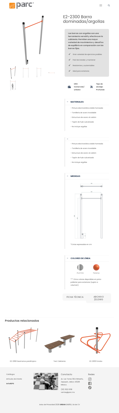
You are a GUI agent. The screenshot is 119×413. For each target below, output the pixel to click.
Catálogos (10, 374)
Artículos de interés (14, 379)
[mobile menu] (101, 5)
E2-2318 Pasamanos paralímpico (23, 361)
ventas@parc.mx (68, 392)
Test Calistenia (59, 361)
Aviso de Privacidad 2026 (49, 404)
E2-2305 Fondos (95, 361)
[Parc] (21, 5)
